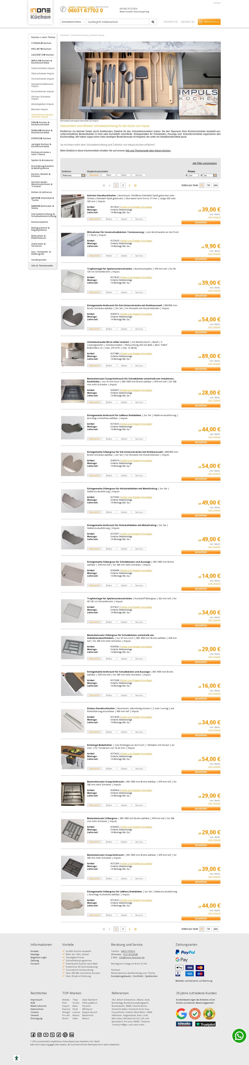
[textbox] (118, 22)
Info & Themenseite (42, 265)
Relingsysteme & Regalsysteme (40, 228)
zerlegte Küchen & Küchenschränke (41, 145)
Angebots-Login (39, 957)
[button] (73, 175)
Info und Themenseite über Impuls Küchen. (148, 150)
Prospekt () (171, 21)
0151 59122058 (130, 954)
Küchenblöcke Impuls (42, 91)
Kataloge (35, 954)
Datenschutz (37, 1009)
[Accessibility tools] (16, 1058)
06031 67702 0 (128, 951)
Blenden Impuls (39, 109)
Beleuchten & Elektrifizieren (38, 236)
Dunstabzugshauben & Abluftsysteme (42, 167)
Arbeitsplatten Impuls (42, 104)
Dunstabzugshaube (121, 976)
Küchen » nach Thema (43, 37)
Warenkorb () (211, 21)
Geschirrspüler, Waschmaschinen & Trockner (42, 184)
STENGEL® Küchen (41, 43)
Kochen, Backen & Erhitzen (41, 175)
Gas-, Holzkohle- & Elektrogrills (41, 252)
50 (208, 185)
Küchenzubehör (39, 221)
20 (201, 185)
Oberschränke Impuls (42, 73)
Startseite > (65, 35)
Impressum (36, 999)
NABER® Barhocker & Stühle (42, 206)
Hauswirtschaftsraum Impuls (42, 85)
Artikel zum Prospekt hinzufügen (136, 207)
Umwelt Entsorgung (36, 1017)
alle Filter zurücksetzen (205, 163)
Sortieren (66, 171)
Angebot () (187, 21)
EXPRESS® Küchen (41, 138)
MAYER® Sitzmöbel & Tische (42, 199)
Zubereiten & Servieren (38, 244)
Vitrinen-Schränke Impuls (40, 97)
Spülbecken (151, 976)
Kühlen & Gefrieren (41, 192)
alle (216, 185)
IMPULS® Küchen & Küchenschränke (41, 61)
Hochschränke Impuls (42, 79)
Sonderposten (38, 259)
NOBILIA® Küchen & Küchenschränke (42, 131)
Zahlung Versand (35, 962)
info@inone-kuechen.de (132, 957)
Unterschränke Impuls (42, 68)
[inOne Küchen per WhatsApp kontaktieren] (239, 1036)
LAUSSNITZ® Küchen (42, 54)
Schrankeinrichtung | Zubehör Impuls (42, 115)
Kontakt (217, 3)
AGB (33, 1002)
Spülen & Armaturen (42, 160)
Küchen (40, 13)
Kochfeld (138, 976)
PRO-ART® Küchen (41, 48)
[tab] (42, 37)
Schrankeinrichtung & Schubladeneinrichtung (43, 214)
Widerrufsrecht (38, 1005)
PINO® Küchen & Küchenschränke (40, 123)
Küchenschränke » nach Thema (41, 153)
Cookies (35, 1012)
